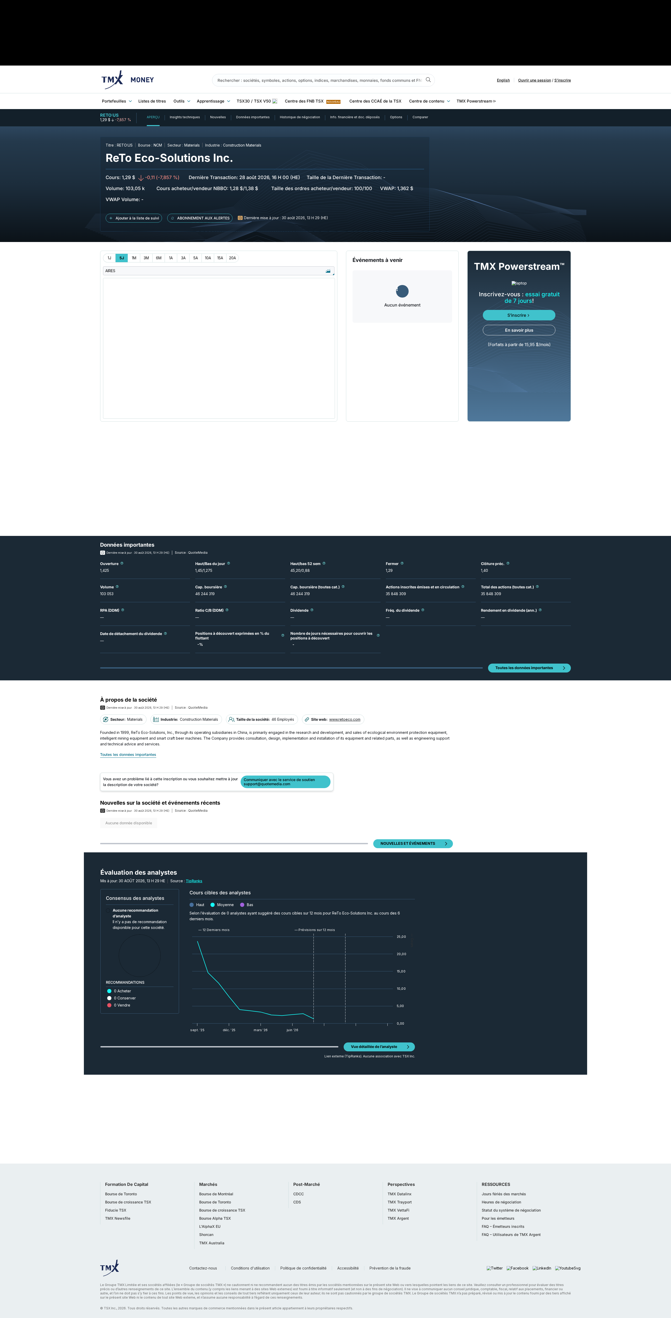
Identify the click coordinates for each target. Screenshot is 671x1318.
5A (195, 258)
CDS (297, 1202)
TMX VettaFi (398, 1210)
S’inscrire (516, 315)
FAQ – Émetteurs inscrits (503, 1226)
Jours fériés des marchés (504, 1194)
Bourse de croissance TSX (128, 1202)
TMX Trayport (400, 1202)
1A (171, 258)
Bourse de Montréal (216, 1194)
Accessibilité (348, 1268)
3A (183, 258)
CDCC (298, 1194)
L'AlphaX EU (209, 1226)
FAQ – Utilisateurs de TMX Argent (511, 1235)
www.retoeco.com (344, 719)
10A (208, 258)
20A (232, 258)
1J (109, 258)
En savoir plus (519, 330)
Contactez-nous (203, 1268)
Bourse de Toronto (121, 1194)
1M (134, 258)
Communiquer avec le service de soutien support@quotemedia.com (279, 781)
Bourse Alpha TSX (215, 1218)
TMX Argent (398, 1218)
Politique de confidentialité (303, 1268)
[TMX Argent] (127, 80)
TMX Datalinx (400, 1194)
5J (122, 258)
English (503, 80)
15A (220, 258)
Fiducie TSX (115, 1210)
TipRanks (194, 881)
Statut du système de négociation (511, 1210)
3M (146, 258)
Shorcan (206, 1235)
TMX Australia (211, 1243)
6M (158, 258)
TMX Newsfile (117, 1218)
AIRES (110, 270)
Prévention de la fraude (390, 1268)
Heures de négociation (501, 1202)
